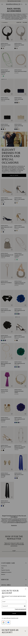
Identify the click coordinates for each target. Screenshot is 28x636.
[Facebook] (8, 622)
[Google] (3, 622)
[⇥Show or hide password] (25, 606)
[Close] (25, 589)
